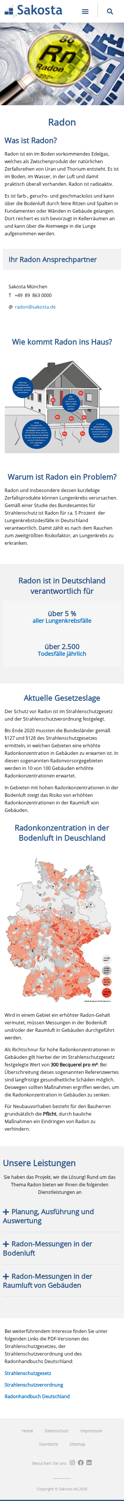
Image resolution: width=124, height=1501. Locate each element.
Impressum (91, 1430)
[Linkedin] (89, 1463)
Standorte (48, 1444)
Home (27, 1430)
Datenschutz (57, 1430)
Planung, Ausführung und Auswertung (48, 1216)
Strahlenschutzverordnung (34, 1385)
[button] (85, 11)
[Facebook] (81, 1463)
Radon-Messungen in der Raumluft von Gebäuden (47, 1280)
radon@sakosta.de (35, 307)
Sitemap (77, 1444)
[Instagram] (72, 1463)
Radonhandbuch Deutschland (37, 1396)
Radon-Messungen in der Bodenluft (47, 1248)
